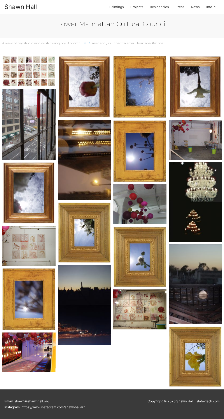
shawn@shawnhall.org (31, 401)
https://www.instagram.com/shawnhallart (53, 407)
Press (179, 7)
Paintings (116, 7)
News (195, 7)
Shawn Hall (20, 6)
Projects (136, 7)
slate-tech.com (208, 401)
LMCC (86, 43)
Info (209, 7)
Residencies (159, 7)
